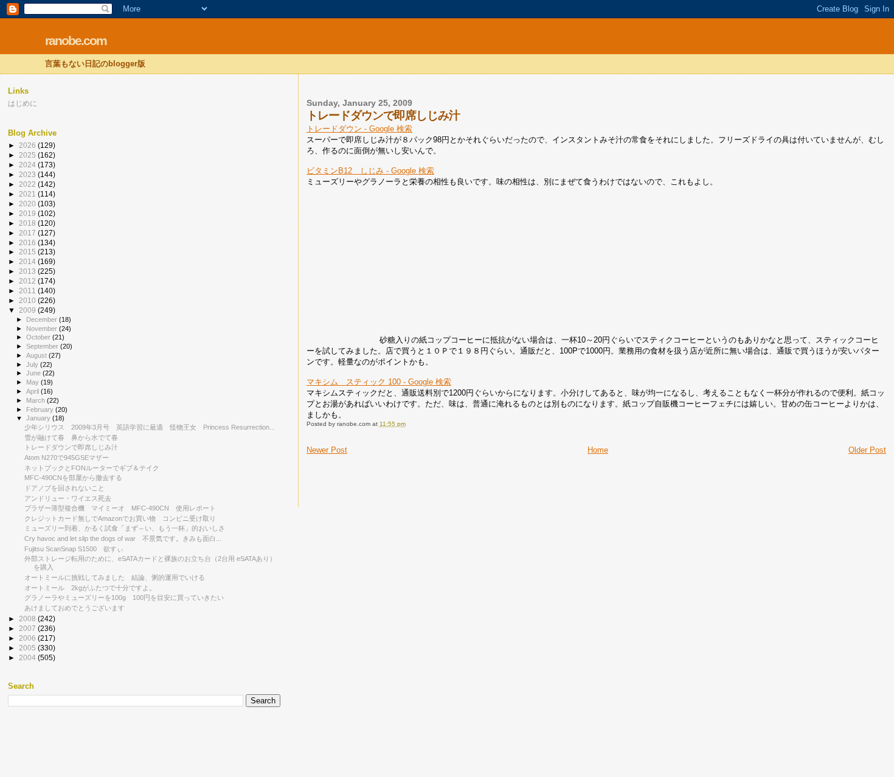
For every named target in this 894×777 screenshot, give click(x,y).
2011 (28, 290)
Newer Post (327, 450)
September (43, 346)
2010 (28, 300)
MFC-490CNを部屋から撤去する (73, 477)
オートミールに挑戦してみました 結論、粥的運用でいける (114, 577)
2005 (28, 648)
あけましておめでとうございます (74, 607)
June (34, 373)
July (33, 364)
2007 (28, 628)
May (33, 382)
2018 (28, 223)
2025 (28, 155)
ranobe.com (75, 40)
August (37, 355)
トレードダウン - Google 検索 (359, 128)
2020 (28, 203)
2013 (28, 271)
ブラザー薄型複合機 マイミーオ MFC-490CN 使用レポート (120, 508)
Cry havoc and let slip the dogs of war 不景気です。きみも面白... (122, 538)
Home (597, 450)
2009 (28, 310)
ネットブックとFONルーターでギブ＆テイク (91, 468)
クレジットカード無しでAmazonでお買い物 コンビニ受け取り (120, 518)
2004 (28, 657)
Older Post (867, 450)
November (42, 328)
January (39, 418)
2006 (28, 638)
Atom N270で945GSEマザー (66, 457)
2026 (28, 145)
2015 (28, 252)
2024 (28, 165)
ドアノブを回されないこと (64, 488)
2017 (28, 233)
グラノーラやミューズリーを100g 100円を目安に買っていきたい (124, 597)
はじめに (22, 103)
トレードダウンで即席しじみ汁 (71, 447)
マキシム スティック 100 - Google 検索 (379, 381)
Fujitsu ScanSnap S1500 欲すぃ (73, 548)
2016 (28, 242)
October (39, 337)
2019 (28, 213)
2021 (28, 194)
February (40, 409)
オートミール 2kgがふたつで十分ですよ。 (90, 587)
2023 (28, 174)
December (42, 319)
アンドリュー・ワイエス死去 (67, 498)
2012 (28, 281)
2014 (28, 261)
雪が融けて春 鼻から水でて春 (71, 437)
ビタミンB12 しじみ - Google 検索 (370, 170)
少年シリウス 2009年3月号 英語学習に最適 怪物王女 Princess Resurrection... (149, 427)
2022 (28, 184)
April (33, 391)
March (36, 400)
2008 (28, 618)
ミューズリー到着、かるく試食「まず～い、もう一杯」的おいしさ (124, 528)
